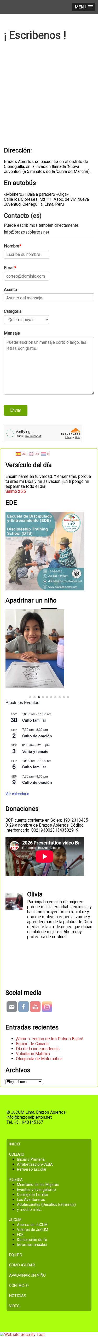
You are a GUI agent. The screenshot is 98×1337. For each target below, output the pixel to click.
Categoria (12, 311)
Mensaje (12, 333)
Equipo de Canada (32, 1024)
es (23, 453)
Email (9, 267)
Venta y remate (35, 731)
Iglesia (16, 1160)
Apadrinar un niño (27, 1256)
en (36, 453)
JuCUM (15, 1200)
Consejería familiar (33, 1175)
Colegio (16, 1135)
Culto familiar (34, 700)
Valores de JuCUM (32, 1210)
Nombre (11, 246)
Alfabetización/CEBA (35, 1145)
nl (48, 453)
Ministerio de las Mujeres (38, 1165)
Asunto (10, 289)
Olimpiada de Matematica (39, 1039)
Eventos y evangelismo (36, 1170)
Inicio (14, 1124)
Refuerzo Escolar (32, 1150)
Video (14, 1286)
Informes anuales (32, 1225)
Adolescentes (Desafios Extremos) (46, 1185)
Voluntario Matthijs (33, 1034)
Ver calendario (17, 773)
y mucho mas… (30, 1190)
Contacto (19, 1266)
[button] (30, 678)
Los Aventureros (31, 1180)
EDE (20, 1215)
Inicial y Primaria (31, 1140)
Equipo (15, 1235)
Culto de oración (37, 716)
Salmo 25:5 (15, 491)
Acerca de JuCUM (32, 1205)
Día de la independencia (38, 1029)
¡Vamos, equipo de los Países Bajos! (49, 1019)
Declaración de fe (32, 1220)
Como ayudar (22, 1245)
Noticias (17, 1276)
